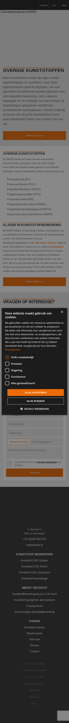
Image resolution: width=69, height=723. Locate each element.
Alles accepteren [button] (35, 392)
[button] (34, 409)
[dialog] (34, 361)
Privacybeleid (12, 349)
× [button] (62, 312)
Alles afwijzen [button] (36, 400)
